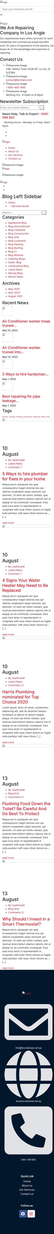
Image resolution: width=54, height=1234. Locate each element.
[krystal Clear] (4, 1)
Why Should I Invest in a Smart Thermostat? (26, 921)
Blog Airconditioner (19, 226)
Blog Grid (13, 237)
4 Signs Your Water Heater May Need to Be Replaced (25, 585)
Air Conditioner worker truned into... (21, 349)
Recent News (15, 276)
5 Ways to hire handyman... (25, 374)
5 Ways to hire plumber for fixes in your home (25, 476)
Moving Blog (15, 273)
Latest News (15, 269)
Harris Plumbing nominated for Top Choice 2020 (20, 696)
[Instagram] (31, 1214)
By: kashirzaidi (16, 459)
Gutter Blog (14, 262)
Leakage (12, 417)
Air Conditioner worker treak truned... (26, 323)
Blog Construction (18, 233)
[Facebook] (23, 1214)
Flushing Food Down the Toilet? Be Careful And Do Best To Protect (26, 808)
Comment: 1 (15, 467)
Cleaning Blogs (16, 258)
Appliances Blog (17, 222)
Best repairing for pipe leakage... (21, 398)
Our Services (15, 154)
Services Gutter (20, 206)
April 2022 (14, 292)
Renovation (28, 417)
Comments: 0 (15, 685)
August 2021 (15, 296)
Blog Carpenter (17, 229)
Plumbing (19, 417)
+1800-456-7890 (16, 87)
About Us (13, 151)
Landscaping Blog (18, 265)
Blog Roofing (15, 247)
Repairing (36, 417)
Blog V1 (12, 251)
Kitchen (5, 417)
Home (11, 147)
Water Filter (45, 417)
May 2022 (14, 288)
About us (27, 1185)
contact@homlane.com (19, 79)
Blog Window (15, 255)
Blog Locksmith (17, 240)
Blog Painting (15, 244)
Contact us (14, 158)
